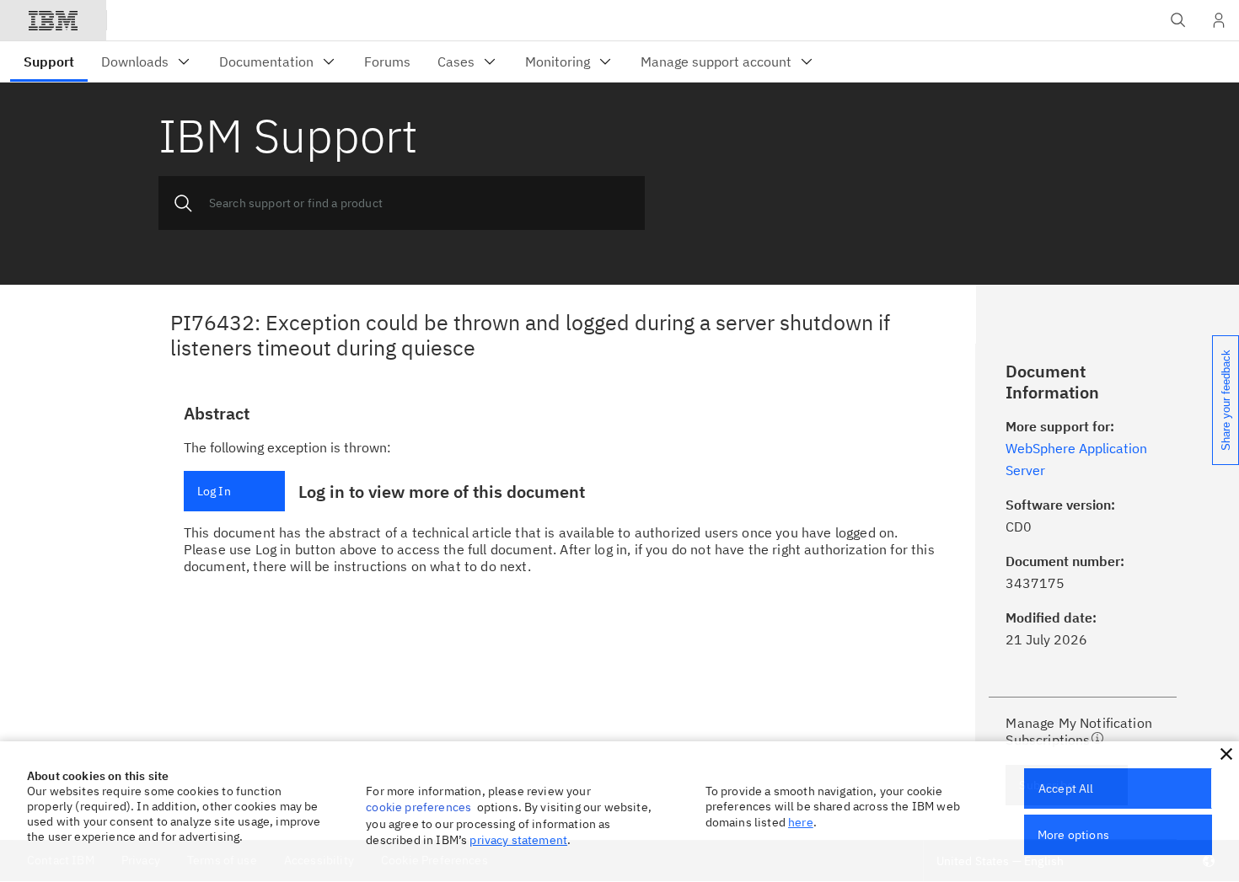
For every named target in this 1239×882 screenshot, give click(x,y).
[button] (1226, 754)
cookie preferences (418, 807)
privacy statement (518, 839)
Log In (214, 491)
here (800, 822)
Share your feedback (1226, 400)
